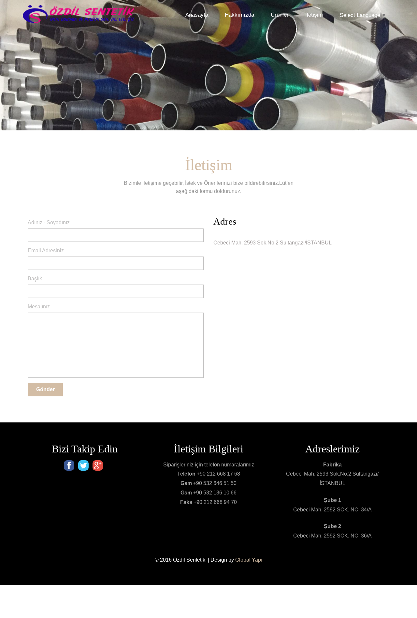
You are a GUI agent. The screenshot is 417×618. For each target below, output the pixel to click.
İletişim (314, 15)
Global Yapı (248, 560)
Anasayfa (196, 15)
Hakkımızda (239, 15)
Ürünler (280, 15)
